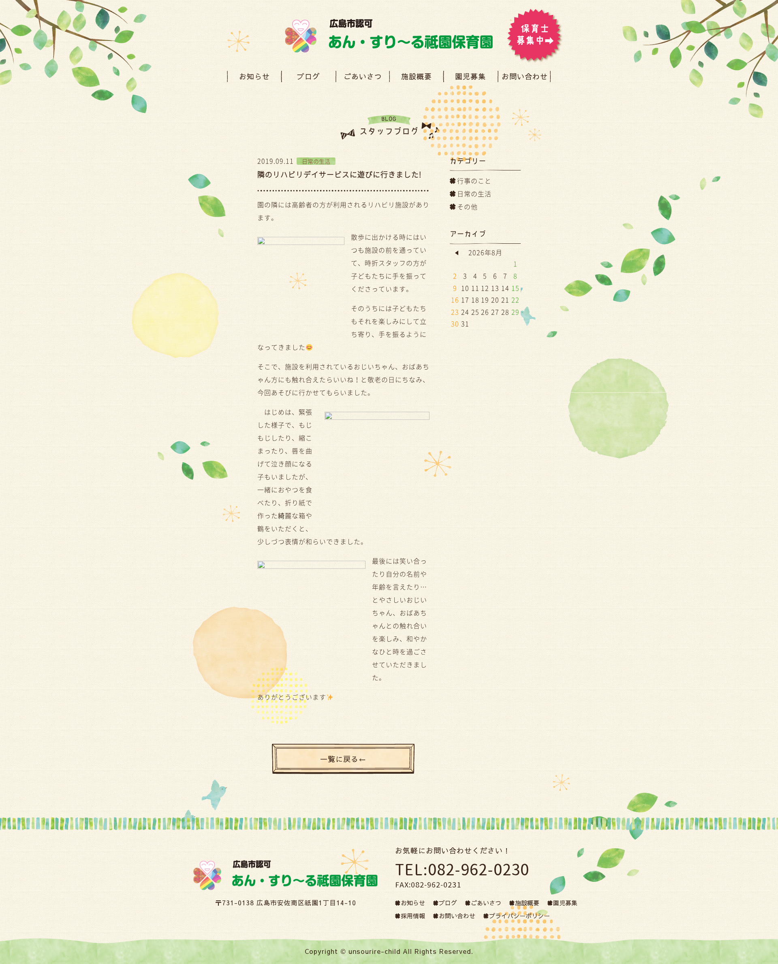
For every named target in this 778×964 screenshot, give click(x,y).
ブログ (308, 76)
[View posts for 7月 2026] (456, 252)
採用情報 (413, 915)
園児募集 (470, 76)
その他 (467, 206)
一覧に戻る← (343, 759)
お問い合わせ (525, 76)
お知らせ (254, 76)
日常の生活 (474, 193)
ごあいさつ (362, 76)
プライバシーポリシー (519, 915)
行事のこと (474, 180)
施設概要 (416, 76)
